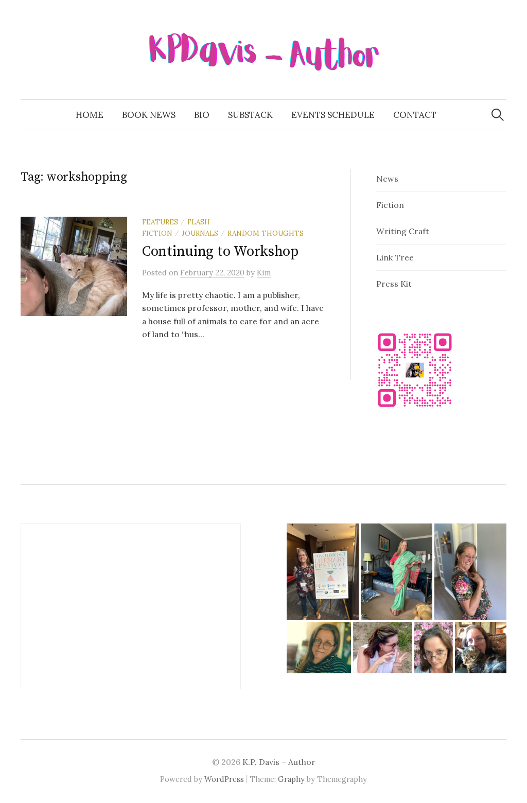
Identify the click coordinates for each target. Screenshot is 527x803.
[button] (323, 571)
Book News (148, 114)
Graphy (291, 779)
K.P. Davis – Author (278, 762)
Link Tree (395, 257)
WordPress (224, 779)
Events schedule (333, 114)
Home (89, 114)
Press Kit (394, 283)
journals (200, 233)
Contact (414, 114)
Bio (201, 114)
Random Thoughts (265, 233)
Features (160, 221)
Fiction (390, 205)
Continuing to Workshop (220, 251)
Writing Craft (402, 231)
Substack (250, 114)
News (387, 178)
